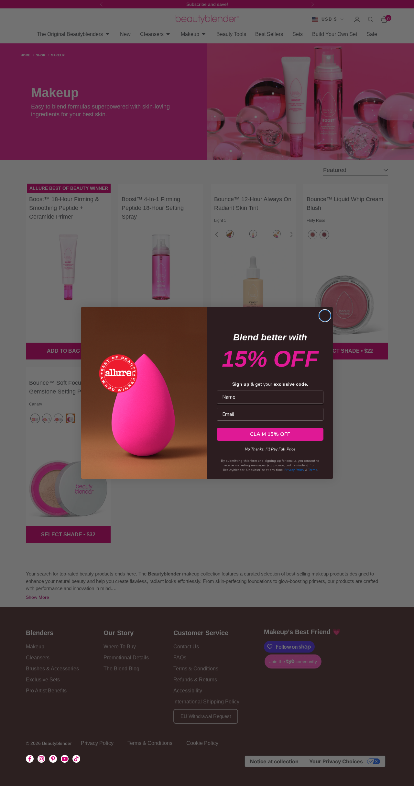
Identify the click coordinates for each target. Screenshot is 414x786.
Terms (312, 470)
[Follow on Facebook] (30, 759)
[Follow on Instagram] (41, 759)
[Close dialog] (325, 315)
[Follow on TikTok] (76, 759)
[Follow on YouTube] (65, 759)
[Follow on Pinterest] (53, 759)
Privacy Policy (294, 470)
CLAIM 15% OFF (270, 434)
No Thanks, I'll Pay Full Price (270, 448)
